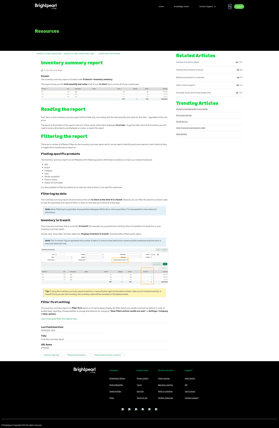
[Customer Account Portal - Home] (46, 6)
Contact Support (206, 6)
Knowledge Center (181, 6)
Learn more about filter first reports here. (59, 318)
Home (161, 6)
